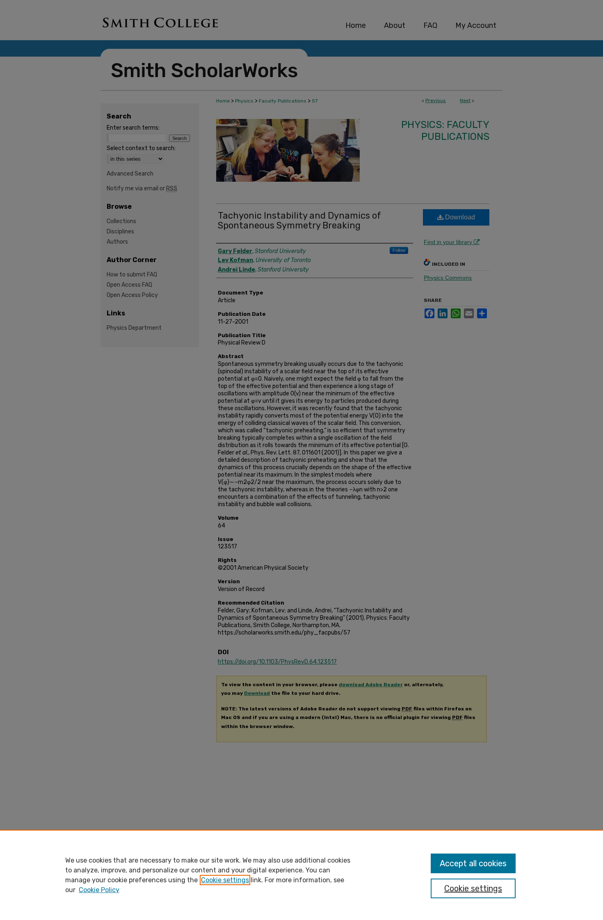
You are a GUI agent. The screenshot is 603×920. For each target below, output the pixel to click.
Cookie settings (225, 880)
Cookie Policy (99, 890)
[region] (301, 875)
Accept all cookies (473, 863)
